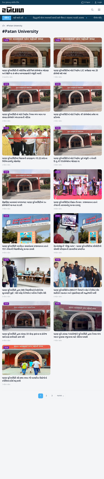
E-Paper (87, 2)
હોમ (3, 26)
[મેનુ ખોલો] (99, 9)
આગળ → (60, 396)
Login (100, 2)
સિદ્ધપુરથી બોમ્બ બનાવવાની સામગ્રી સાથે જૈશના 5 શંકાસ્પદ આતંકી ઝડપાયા (31, 18)
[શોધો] (92, 9)
